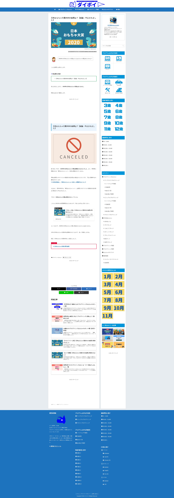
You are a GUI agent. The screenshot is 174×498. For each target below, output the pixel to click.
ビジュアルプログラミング (111, 197)
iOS (105, 484)
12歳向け (79, 484)
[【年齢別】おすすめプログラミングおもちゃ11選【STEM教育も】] (107, 332)
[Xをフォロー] (112, 37)
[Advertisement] (74, 109)
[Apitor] (118, 332)
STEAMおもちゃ (107, 218)
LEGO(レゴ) (107, 221)
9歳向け (79, 473)
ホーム (78, 493)
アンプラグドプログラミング (111, 180)
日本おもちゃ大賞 (67, 257)
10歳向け (79, 477)
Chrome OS (107, 460)
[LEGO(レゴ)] (107, 345)
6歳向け (79, 463)
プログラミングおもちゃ (57, 257)
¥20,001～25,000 (107, 155)
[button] (81, 292)
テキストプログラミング (110, 214)
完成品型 (107, 187)
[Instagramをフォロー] (114, 37)
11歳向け (79, 480)
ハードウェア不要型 (110, 183)
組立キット (107, 238)
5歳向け (79, 459)
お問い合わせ (94, 493)
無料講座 (105, 256)
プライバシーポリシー (85, 493)
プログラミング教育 (108, 249)
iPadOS (106, 470)
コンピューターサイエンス (111, 259)
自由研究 (106, 262)
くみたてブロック (109, 228)
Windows (106, 453)
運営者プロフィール (55, 446)
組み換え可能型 (109, 194)
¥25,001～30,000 (107, 158)
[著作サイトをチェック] (110, 37)
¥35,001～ (106, 165)
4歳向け (79, 456)
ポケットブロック (109, 232)
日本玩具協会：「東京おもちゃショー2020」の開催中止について (69, 182)
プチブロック (107, 225)
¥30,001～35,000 (107, 162)
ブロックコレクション (110, 235)
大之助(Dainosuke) (113, 25)
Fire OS (106, 474)
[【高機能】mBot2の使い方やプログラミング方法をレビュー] (107, 338)
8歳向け (79, 470)
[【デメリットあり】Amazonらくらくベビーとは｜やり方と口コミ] (118, 338)
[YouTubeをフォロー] (116, 37)
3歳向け (79, 453)
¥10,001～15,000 (107, 148)
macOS (106, 456)
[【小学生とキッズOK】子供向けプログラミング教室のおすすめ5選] (118, 345)
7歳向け (79, 466)
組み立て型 (108, 190)
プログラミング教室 (108, 245)
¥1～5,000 (106, 141)
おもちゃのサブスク (108, 252)
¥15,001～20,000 (107, 151)
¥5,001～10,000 (107, 145)
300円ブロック (108, 242)
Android (106, 467)
